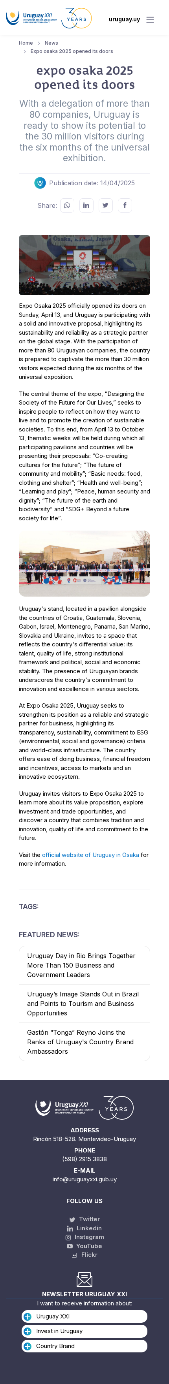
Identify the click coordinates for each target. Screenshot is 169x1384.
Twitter (88, 1219)
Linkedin (88, 1228)
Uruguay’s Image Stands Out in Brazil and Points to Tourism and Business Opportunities (83, 1003)
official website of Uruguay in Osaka (90, 855)
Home (26, 43)
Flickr (87, 1254)
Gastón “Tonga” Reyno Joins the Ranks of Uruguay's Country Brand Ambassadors (80, 1041)
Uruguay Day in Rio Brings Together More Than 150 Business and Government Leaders (81, 965)
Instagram (88, 1237)
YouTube (88, 1246)
